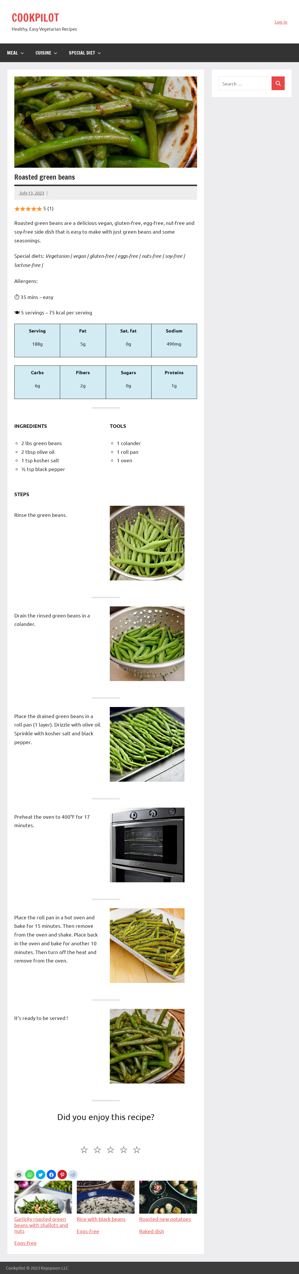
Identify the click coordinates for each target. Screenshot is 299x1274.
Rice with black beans (101, 1219)
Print (19, 1174)
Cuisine (43, 53)
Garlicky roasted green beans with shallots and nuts (41, 1225)
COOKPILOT (35, 17)
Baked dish (151, 1231)
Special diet (82, 53)
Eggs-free (25, 1243)
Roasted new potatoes (165, 1219)
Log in (281, 21)
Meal (12, 53)
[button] (29, 1174)
